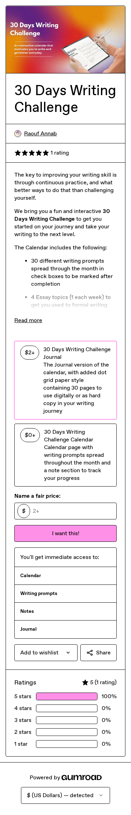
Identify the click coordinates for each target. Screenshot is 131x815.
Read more (28, 320)
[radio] (65, 380)
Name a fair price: (37, 495)
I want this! (65, 533)
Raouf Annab (40, 133)
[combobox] (46, 652)
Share (103, 652)
